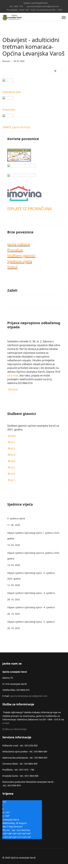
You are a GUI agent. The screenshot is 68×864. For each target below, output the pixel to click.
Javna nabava (18, 244)
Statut (12, 267)
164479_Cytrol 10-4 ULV (16, 127)
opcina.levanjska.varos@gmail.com (43, 6)
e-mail (5, 723)
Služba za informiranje (14, 729)
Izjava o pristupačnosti (36, 2)
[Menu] (64, 17)
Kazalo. (11, 436)
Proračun (15, 249)
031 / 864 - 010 (16, 6)
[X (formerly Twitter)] (55, 70)
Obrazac (12, 389)
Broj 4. (11, 461)
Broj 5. (11, 467)
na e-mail (12, 375)
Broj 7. (11, 480)
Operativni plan (11, 92)
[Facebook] (47, 70)
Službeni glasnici (21, 255)
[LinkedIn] (63, 70)
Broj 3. (11, 454)
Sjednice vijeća (19, 261)
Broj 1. (11, 442)
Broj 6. (11, 473)
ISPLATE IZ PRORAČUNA (29, 208)
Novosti (6, 61)
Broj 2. (11, 448)
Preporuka (8, 109)
